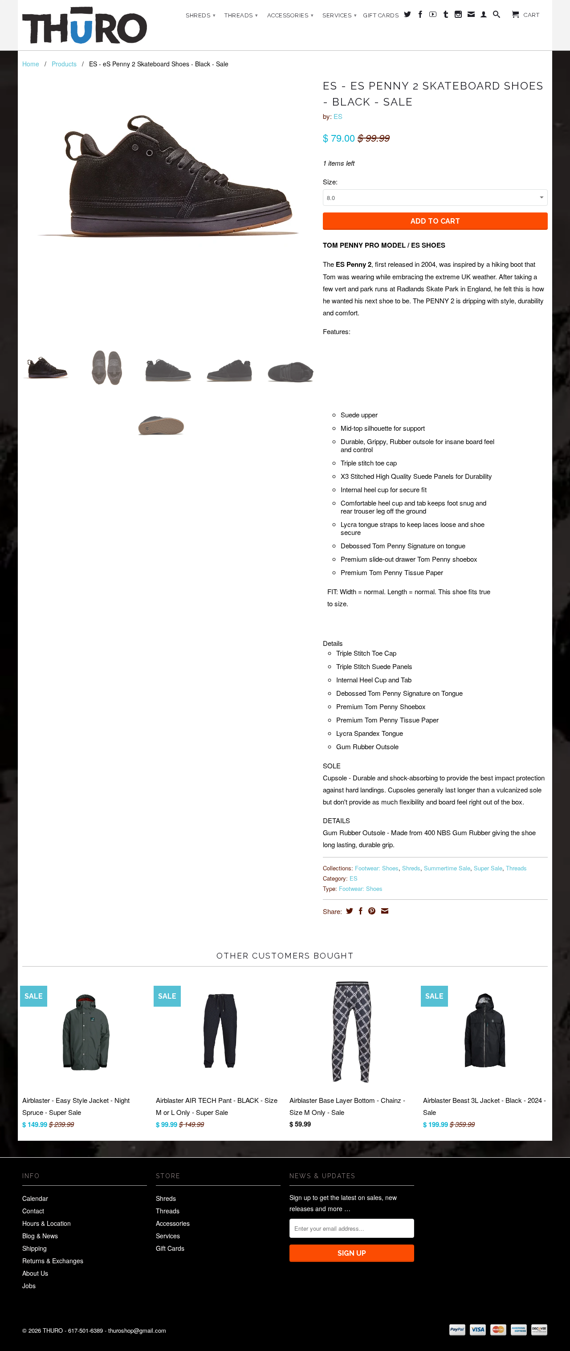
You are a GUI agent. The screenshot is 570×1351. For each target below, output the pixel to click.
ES (338, 116)
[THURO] (84, 25)
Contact (33, 1210)
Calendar (35, 1198)
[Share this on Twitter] (348, 910)
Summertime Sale (447, 868)
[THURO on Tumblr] (446, 16)
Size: (330, 181)
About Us (35, 1273)
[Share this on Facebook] (359, 910)
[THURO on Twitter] (407, 16)
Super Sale (488, 868)
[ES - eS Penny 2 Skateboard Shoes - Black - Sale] (168, 176)
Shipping (34, 1248)
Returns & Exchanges (52, 1260)
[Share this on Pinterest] (370, 910)
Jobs (29, 1285)
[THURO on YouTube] (433, 16)
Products (64, 63)
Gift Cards (381, 15)
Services (339, 15)
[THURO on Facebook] (420, 16)
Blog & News (40, 1235)
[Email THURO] (471, 16)
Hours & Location (46, 1223)
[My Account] (484, 16)
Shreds (201, 15)
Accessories (290, 15)
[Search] (497, 16)
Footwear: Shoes (377, 868)
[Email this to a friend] (383, 910)
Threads (241, 15)
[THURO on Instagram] (458, 16)
